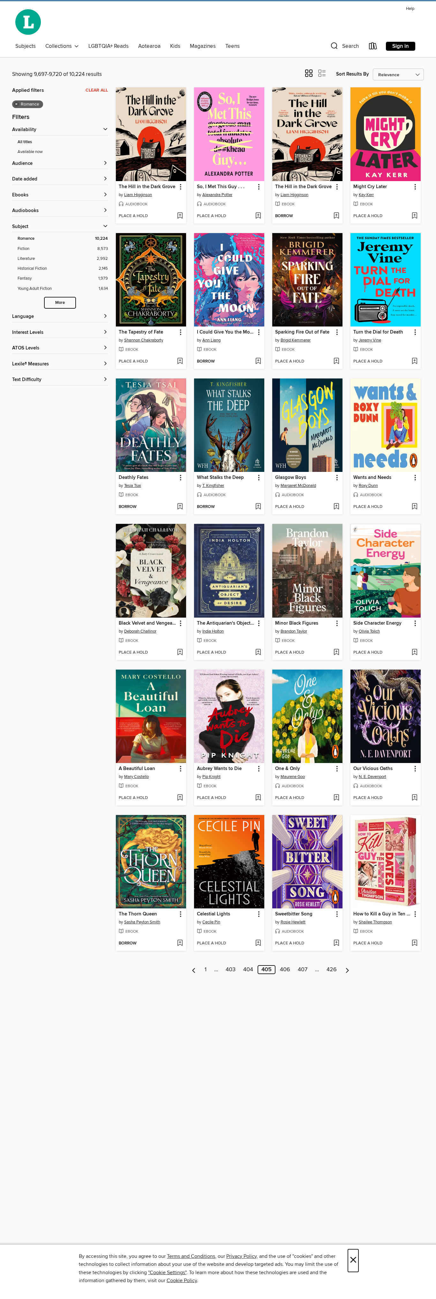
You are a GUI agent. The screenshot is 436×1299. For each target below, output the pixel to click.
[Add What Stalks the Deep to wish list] (258, 507)
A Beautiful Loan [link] (137, 769)
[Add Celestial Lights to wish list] (258, 943)
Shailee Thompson (375, 922)
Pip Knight (211, 776)
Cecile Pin (211, 922)
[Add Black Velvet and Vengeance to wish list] (180, 653)
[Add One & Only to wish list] (336, 798)
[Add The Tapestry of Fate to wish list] (180, 361)
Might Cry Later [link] (370, 187)
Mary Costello (136, 776)
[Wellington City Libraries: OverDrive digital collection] (28, 22)
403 (231, 969)
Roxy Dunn (368, 485)
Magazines (203, 46)
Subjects (25, 46)
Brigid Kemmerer (296, 340)
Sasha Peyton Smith (142, 922)
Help (410, 8)
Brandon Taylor (294, 631)
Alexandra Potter (217, 194)
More (60, 302)
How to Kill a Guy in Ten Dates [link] (382, 914)
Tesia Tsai (132, 485)
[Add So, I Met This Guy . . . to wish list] (258, 216)
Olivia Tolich (369, 631)
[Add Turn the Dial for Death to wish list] (414, 361)
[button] (344, 47)
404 (248, 969)
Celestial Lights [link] (213, 914)
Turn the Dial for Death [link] (378, 332)
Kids (175, 46)
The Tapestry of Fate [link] (141, 332)
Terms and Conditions (191, 1256)
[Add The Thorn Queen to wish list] (180, 943)
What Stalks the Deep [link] (220, 478)
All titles (25, 142)
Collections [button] (59, 46)
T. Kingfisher (213, 485)
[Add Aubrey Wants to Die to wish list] (258, 798)
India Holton (213, 631)
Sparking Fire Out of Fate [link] (302, 332)
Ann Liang (211, 340)
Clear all (97, 90)
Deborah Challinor (140, 631)
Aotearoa (149, 46)
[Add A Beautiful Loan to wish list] (180, 798)
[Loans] (373, 47)
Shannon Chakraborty (143, 340)
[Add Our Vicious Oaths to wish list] (414, 798)
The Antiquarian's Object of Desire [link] (226, 623)
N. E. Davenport (372, 776)
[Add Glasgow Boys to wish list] (336, 507)
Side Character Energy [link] (377, 623)
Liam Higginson (138, 194)
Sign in (400, 46)
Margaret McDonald (298, 485)
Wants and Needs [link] (372, 478)
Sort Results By (352, 74)
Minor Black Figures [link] (296, 623)
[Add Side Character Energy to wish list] (414, 653)
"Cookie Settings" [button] (167, 1272)
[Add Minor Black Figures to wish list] (336, 653)
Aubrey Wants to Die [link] (219, 769)
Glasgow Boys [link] (290, 478)
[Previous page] (194, 969)
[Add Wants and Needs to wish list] (414, 507)
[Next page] (347, 969)
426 (332, 969)
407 (302, 969)
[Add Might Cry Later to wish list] (414, 216)
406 (285, 969)
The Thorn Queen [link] (138, 914)
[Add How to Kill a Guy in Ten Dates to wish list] (414, 943)
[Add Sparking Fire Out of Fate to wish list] (336, 361)
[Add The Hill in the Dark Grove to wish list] (180, 216)
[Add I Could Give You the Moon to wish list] (258, 361)
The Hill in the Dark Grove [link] (147, 187)
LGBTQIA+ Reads (108, 46)
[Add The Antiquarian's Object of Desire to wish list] (258, 653)
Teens (232, 46)
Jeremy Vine (370, 340)
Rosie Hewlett (293, 922)
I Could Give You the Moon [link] (226, 332)
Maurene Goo (293, 776)
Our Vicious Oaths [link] (373, 769)
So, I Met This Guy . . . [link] (220, 187)
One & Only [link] (287, 769)
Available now (30, 151)
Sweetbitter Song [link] (293, 914)
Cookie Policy (182, 1280)
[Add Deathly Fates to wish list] (180, 507)
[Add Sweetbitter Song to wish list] (336, 943)
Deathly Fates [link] (133, 478)
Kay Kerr (366, 194)
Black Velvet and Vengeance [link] (148, 623)
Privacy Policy (241, 1256)
